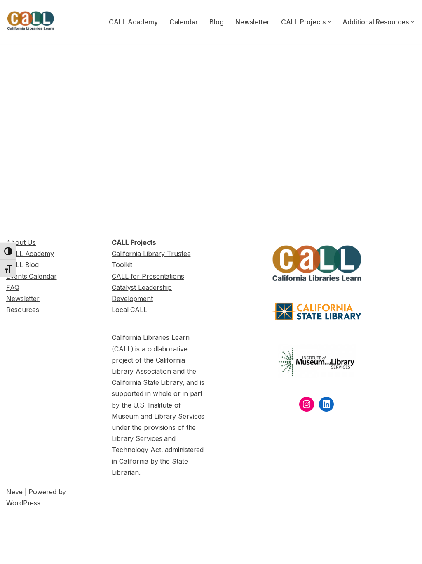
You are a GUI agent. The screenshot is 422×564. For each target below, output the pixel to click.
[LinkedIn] (326, 404)
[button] (329, 22)
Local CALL (129, 310)
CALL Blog (22, 265)
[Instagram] (306, 404)
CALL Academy (133, 22)
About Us (21, 242)
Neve (14, 492)
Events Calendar (31, 276)
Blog (216, 22)
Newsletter (252, 22)
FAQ (12, 287)
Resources (22, 310)
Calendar (183, 22)
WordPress (23, 503)
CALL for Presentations (148, 276)
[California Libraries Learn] (31, 21)
